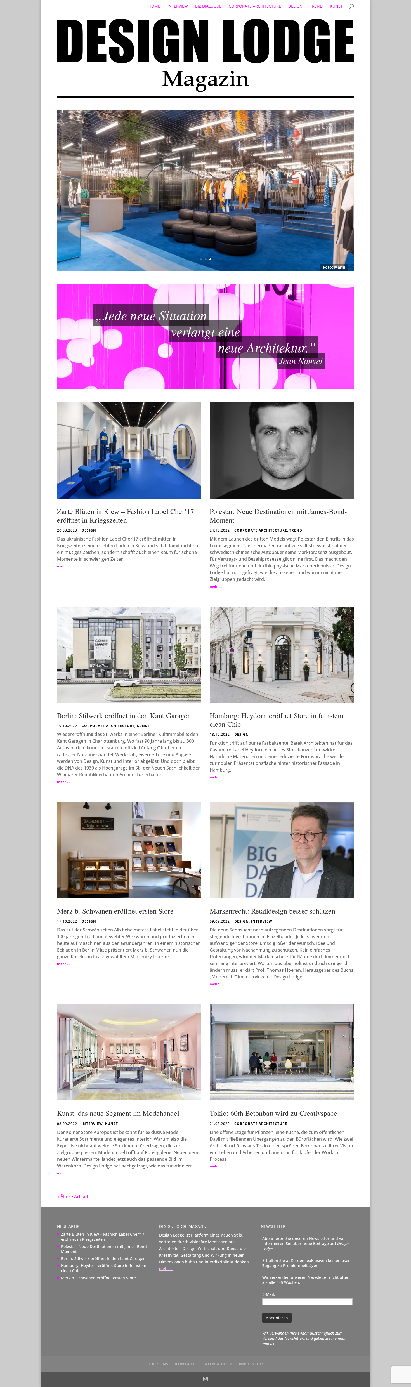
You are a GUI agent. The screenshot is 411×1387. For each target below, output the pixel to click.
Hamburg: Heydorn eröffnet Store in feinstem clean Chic (276, 720)
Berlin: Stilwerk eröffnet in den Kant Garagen (124, 715)
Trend (316, 6)
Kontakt (185, 1364)
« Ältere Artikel (72, 1196)
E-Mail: (268, 1294)
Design (295, 6)
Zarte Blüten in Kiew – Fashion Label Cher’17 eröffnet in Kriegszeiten (125, 515)
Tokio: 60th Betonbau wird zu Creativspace (273, 1113)
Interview (177, 6)
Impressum (251, 1364)
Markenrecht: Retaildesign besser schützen (272, 911)
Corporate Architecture (255, 6)
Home (154, 6)
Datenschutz (217, 1364)
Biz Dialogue (208, 6)
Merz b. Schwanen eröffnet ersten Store (115, 911)
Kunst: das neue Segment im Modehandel (118, 1113)
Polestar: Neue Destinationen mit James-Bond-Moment (278, 515)
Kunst (336, 6)
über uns (157, 1364)
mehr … (63, 566)
